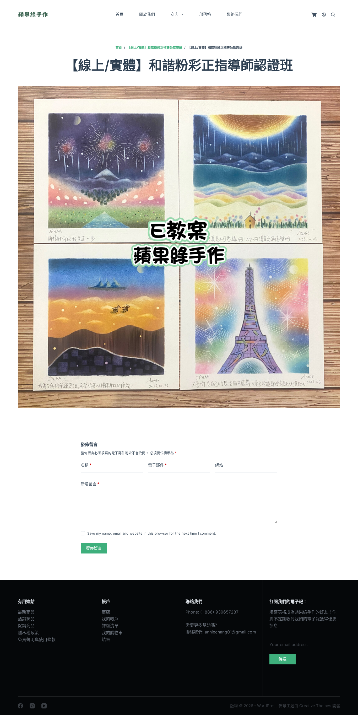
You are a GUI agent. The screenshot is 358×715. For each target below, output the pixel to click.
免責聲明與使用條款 (37, 639)
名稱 (86, 465)
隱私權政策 (28, 632)
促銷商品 (26, 625)
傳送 (282, 658)
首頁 (119, 14)
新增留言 (90, 483)
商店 (174, 14)
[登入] (324, 15)
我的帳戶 (110, 618)
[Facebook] (20, 705)
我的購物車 (112, 632)
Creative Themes (315, 705)
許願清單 (110, 625)
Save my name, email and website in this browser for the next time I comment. (151, 533)
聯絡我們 (234, 14)
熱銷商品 (26, 618)
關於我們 (147, 14)
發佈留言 (94, 547)
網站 (219, 465)
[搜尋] (333, 15)
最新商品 (26, 612)
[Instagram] (32, 705)
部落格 (205, 14)
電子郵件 (157, 465)
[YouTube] (44, 705)
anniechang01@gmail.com (230, 632)
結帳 (106, 639)
